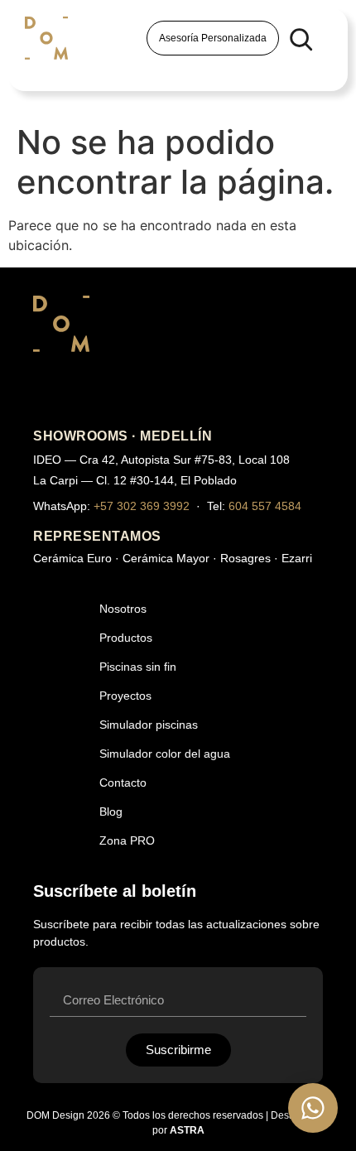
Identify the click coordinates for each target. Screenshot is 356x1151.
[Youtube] (89, 392)
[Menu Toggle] (40, 71)
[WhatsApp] (313, 1108)
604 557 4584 (265, 506)
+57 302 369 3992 (142, 506)
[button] (300, 39)
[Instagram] (48, 392)
